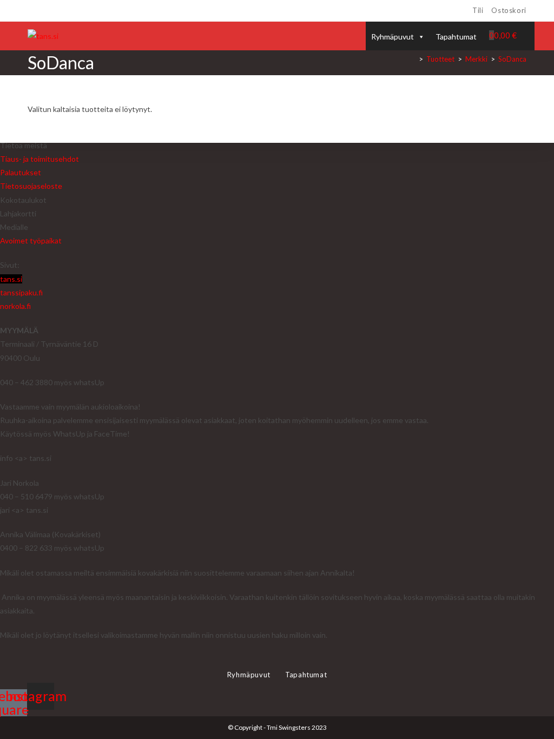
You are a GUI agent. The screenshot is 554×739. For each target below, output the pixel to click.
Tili (477, 10)
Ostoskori (508, 10)
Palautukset (20, 172)
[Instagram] (43, 10)
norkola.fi (15, 306)
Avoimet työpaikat (31, 240)
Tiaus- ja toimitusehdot (39, 158)
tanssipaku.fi (21, 292)
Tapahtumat (456, 36)
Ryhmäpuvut (392, 36)
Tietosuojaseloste (31, 185)
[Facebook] (32, 10)
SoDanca (512, 59)
